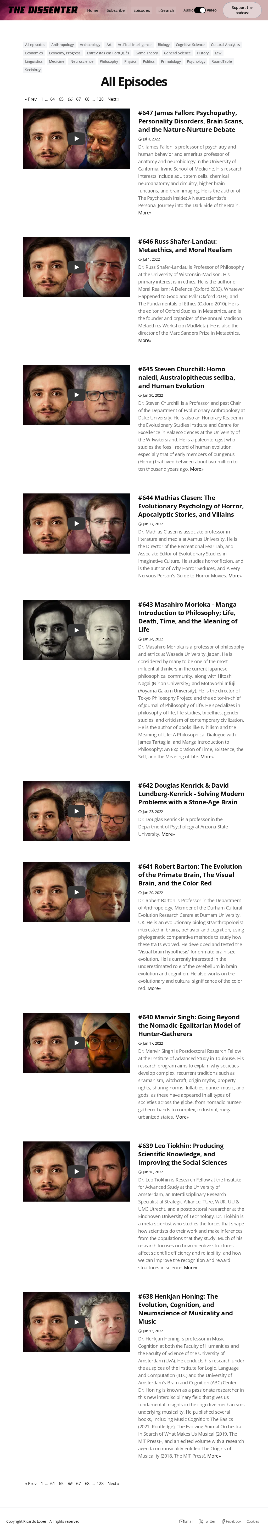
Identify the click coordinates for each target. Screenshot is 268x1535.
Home (93, 10)
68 (87, 99)
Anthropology (62, 44)
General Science (177, 52)
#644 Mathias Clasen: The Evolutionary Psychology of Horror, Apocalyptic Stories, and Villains (191, 506)
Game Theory (147, 52)
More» (145, 212)
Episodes (141, 10)
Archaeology (90, 44)
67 (78, 99)
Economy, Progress (64, 52)
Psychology (196, 61)
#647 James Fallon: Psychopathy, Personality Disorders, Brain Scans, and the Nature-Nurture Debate (190, 121)
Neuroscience (81, 61)
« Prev (31, 99)
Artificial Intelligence (135, 44)
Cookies (253, 1521)
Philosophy (109, 61)
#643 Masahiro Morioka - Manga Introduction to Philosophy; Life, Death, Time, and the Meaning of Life (187, 617)
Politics (149, 61)
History (203, 52)
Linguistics (34, 61)
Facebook (233, 1521)
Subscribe (116, 10)
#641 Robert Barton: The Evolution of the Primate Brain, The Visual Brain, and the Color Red (190, 874)
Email (188, 1521)
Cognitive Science (190, 44)
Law (218, 52)
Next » (113, 99)
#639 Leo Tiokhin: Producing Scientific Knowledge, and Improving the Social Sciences (182, 1154)
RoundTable (221, 61)
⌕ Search (166, 10)
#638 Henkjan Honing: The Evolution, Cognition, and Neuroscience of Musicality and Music (185, 1309)
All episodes (35, 44)
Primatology (171, 61)
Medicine (56, 61)
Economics (34, 52)
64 (52, 99)
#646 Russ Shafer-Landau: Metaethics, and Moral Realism (185, 245)
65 (61, 99)
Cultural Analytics (225, 44)
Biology (164, 44)
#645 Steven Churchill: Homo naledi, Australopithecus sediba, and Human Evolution (186, 377)
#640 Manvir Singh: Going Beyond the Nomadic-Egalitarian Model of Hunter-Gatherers (189, 1025)
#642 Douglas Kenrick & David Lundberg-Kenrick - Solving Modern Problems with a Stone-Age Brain (191, 793)
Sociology (32, 69)
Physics (130, 61)
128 (100, 99)
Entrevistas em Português (108, 52)
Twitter (209, 1521)
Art (109, 44)
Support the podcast (242, 10)
